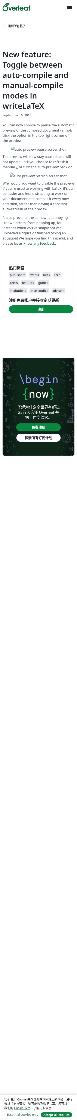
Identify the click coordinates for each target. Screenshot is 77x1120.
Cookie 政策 (22, 1108)
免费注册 (38, 427)
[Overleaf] (16, 7)
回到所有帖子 (14, 26)
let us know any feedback (34, 243)
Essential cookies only (22, 1114)
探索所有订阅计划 (38, 437)
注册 (41, 309)
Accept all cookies (56, 1115)
